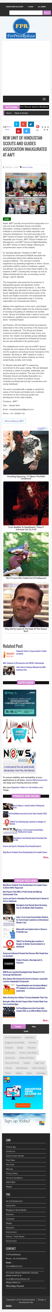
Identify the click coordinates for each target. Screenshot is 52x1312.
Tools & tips (11, 1146)
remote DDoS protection (37, 780)
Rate (37, 130)
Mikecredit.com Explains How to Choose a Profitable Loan (31, 930)
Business (32, 1042)
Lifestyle (8, 1068)
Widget (9, 1186)
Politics (8, 1073)
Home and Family (12, 1063)
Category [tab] (18, 1026)
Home (8, 113)
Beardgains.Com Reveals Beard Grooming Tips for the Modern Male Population (31, 906)
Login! (30, 7)
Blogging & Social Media (14, 1042)
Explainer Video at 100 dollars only (27, 787)
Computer (9, 1047)
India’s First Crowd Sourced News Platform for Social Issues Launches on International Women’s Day (32, 920)
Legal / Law (39, 1063)
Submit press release (15, 1155)
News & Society (21, 113)
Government (10, 1057)
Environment (10, 1052)
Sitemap (9, 1169)
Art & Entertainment (13, 1037)
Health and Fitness (26, 1057)
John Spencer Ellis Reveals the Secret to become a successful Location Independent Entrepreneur (25, 980)
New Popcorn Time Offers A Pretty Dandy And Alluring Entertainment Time (22, 893)
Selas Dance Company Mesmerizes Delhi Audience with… (31, 668)
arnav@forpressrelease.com (18, 1278)
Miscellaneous (22, 1068)
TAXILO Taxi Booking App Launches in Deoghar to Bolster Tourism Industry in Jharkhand (30, 944)
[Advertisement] (26, 68)
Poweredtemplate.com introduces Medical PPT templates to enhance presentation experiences (31, 988)
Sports (29, 1073)
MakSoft (8, 1306)
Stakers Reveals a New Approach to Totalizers (29, 961)
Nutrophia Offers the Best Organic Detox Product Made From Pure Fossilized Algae (25, 1002)
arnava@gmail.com (14, 1266)
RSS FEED (10, 1182)
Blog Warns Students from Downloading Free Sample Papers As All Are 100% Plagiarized (25, 886)
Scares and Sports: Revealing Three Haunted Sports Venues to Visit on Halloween (26, 899)
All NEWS (42, 7)
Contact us (10, 1151)
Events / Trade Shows (28, 1052)
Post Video (10, 1160)
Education (31, 1047)
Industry (27, 1063)
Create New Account (14, 7)
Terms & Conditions (14, 1177)
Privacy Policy (12, 1173)
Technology (41, 1073)
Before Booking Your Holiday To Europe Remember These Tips (25, 997)
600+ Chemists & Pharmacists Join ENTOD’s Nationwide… (24, 663)
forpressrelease (28, 1299)
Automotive (29, 1037)
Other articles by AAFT (14, 421)
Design (20, 1047)
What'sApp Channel (15, 1286)
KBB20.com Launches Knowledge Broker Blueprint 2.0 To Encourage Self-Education (24, 973)
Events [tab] (26, 1031)
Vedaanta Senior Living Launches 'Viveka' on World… (31, 652)
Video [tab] (34, 1026)
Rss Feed (10, 1164)
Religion (19, 1073)
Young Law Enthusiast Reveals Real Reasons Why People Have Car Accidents (25, 954)
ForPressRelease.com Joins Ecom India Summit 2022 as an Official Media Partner (31, 1009)
